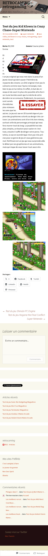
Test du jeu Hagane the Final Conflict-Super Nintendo (26, 316)
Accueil (26, 495)
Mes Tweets (9, 536)
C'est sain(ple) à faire (11, 463)
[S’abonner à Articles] (3, 444)
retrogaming (32, 36)
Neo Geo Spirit (8, 471)
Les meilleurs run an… (14, 499)
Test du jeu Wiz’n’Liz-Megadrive (15, 406)
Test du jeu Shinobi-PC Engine (19, 311)
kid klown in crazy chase (17, 36)
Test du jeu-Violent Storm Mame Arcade (18, 418)
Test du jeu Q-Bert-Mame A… (34, 492)
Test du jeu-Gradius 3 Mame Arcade (16, 414)
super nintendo (28, 34)
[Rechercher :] (43, 17)
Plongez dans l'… (12, 492)
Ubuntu (5, 475)
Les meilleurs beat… (14, 514)
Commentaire (35, 359)
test (11, 39)
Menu (5, 16)
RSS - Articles (10, 444)
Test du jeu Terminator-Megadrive (15, 410)
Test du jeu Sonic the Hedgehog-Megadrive (19, 402)
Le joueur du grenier (10, 467)
